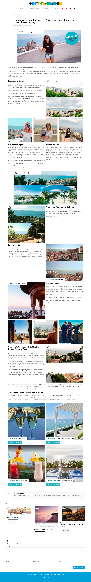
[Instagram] (48, 577)
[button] (15, 442)
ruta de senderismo (58, 386)
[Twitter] (44, 577)
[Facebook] (43, 577)
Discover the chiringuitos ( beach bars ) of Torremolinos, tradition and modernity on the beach (72, 524)
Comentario (9, 546)
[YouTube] (46, 577)
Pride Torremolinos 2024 (13, 517)
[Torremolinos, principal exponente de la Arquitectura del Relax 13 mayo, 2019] (1, 576)
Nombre (8, 561)
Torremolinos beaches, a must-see (42, 529)
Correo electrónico (36, 561)
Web (60, 561)
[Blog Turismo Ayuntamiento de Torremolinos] (45, 3)
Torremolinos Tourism (26, 25)
